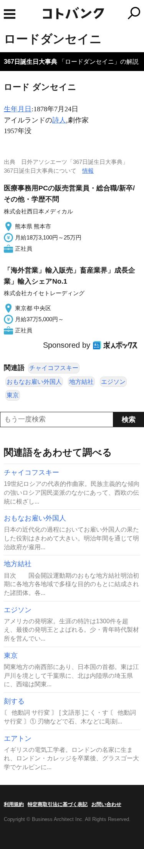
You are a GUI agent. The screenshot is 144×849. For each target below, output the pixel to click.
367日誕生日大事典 (30, 61)
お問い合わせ (106, 804)
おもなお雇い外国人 (34, 381)
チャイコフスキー (53, 368)
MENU (9, 14)
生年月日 (17, 109)
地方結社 (81, 381)
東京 (13, 395)
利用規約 (14, 804)
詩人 (59, 120)
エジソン (113, 381)
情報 (88, 170)
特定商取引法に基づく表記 (58, 804)
